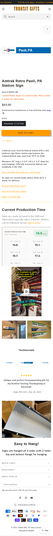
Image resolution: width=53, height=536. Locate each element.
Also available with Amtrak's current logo (21, 172)
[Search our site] (5, 16)
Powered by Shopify (26, 531)
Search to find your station (14, 191)
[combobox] (23, 16)
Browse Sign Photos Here (14, 186)
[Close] (47, 16)
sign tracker (34, 222)
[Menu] (3, 9)
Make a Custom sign (11, 197)
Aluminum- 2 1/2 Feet (14, 124)
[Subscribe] (49, 484)
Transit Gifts (22, 527)
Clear (42, 17)
